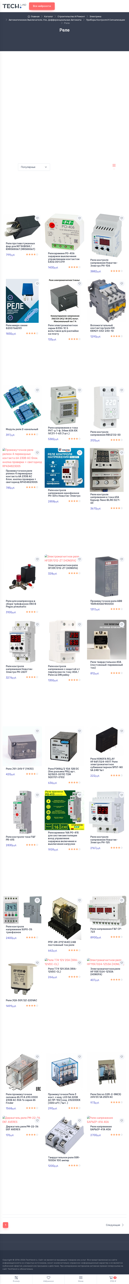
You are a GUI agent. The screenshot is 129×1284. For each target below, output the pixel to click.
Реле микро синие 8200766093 (16, 327)
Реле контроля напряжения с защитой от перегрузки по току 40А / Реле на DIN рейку (64, 670)
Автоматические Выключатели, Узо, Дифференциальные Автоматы (45, 20)
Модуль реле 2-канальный (22, 429)
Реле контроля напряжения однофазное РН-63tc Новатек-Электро (64, 493)
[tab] (122, 165)
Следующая (113, 1225)
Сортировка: (10, 167)
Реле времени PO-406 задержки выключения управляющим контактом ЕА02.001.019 (63, 257)
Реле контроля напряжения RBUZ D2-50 (105, 433)
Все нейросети (42, 6)
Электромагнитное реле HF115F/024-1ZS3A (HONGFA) (105, 971)
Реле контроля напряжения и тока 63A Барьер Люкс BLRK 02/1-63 (105, 498)
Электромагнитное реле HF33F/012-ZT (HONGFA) (63, 567)
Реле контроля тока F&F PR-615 (21, 838)
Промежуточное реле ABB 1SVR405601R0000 (106, 602)
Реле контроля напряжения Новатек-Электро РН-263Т (19, 669)
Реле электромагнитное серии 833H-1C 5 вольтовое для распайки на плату (63, 329)
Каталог (48, 16)
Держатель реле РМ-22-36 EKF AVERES (22, 1128)
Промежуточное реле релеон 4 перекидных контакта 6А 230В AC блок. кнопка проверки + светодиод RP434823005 (21, 476)
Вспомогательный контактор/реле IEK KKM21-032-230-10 (102, 328)
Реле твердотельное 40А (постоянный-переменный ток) (106, 665)
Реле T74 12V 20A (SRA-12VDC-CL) (62, 970)
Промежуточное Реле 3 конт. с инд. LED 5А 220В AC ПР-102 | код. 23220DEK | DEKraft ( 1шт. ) (64, 1098)
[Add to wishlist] (37, 218)
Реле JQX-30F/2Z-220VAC (21, 1000)
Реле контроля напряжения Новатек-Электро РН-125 (104, 840)
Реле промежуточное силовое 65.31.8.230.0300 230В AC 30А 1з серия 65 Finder (22, 1098)
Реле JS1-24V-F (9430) (20, 768)
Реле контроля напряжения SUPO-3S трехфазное (19, 929)
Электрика (95, 16)
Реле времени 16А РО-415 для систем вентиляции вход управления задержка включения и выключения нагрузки (63, 838)
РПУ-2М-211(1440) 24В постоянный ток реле (62, 943)
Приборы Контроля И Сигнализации (105, 20)
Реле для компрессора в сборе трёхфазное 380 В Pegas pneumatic (21, 604)
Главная (35, 16)
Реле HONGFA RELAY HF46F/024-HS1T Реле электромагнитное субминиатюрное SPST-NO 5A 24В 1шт (106, 764)
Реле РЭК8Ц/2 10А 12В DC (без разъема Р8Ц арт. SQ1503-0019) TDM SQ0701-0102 (63, 773)
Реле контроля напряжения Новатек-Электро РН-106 (104, 263)
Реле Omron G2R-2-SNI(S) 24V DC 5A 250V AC (105, 1096)
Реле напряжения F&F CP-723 (106, 930)
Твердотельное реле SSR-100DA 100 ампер (64, 1159)
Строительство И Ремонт (71, 16)
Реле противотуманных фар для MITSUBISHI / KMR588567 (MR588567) (20, 246)
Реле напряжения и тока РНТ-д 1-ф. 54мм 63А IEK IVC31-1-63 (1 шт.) (63, 430)
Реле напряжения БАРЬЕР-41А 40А (101, 1128)
